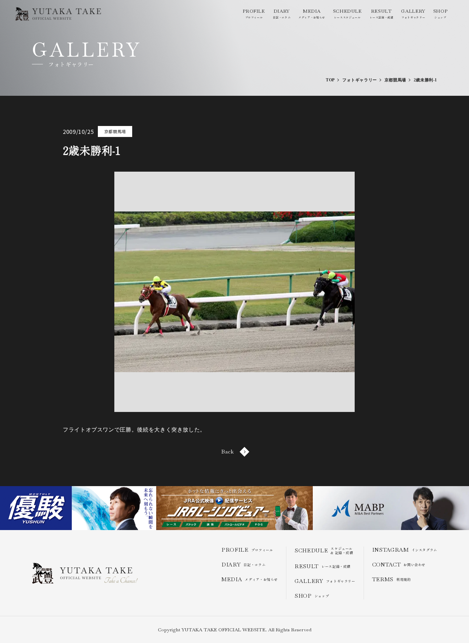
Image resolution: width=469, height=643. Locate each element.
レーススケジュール (347, 13)
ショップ (440, 13)
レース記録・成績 (381, 13)
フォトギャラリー (413, 13)
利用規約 (391, 579)
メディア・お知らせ (311, 13)
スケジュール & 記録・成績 (324, 551)
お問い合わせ (398, 564)
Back (227, 451)
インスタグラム (404, 550)
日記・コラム (282, 13)
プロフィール (254, 13)
